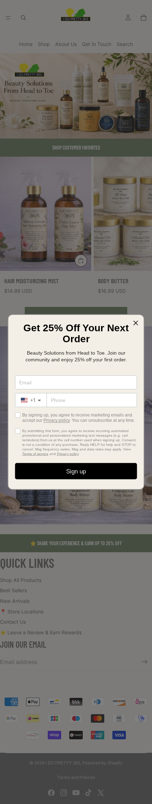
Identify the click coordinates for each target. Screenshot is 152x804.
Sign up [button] (76, 471)
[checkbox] (18, 415)
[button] (136, 323)
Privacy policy (56, 420)
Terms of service (35, 454)
